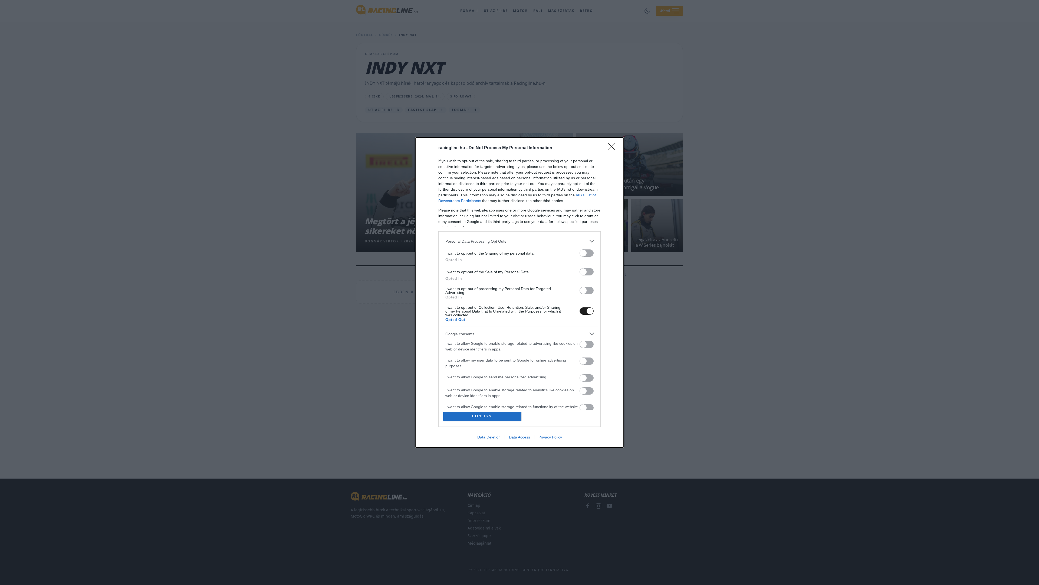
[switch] (587, 253)
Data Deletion (489, 437)
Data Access (519, 437)
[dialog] (519, 292)
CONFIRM (482, 416)
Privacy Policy (550, 437)
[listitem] (519, 241)
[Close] (613, 148)
